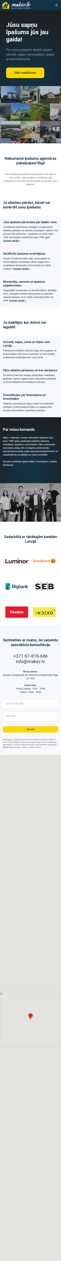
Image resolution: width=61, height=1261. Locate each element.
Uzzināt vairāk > (11, 240)
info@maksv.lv (30, 661)
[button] (30, 1016)
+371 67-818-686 (30, 656)
